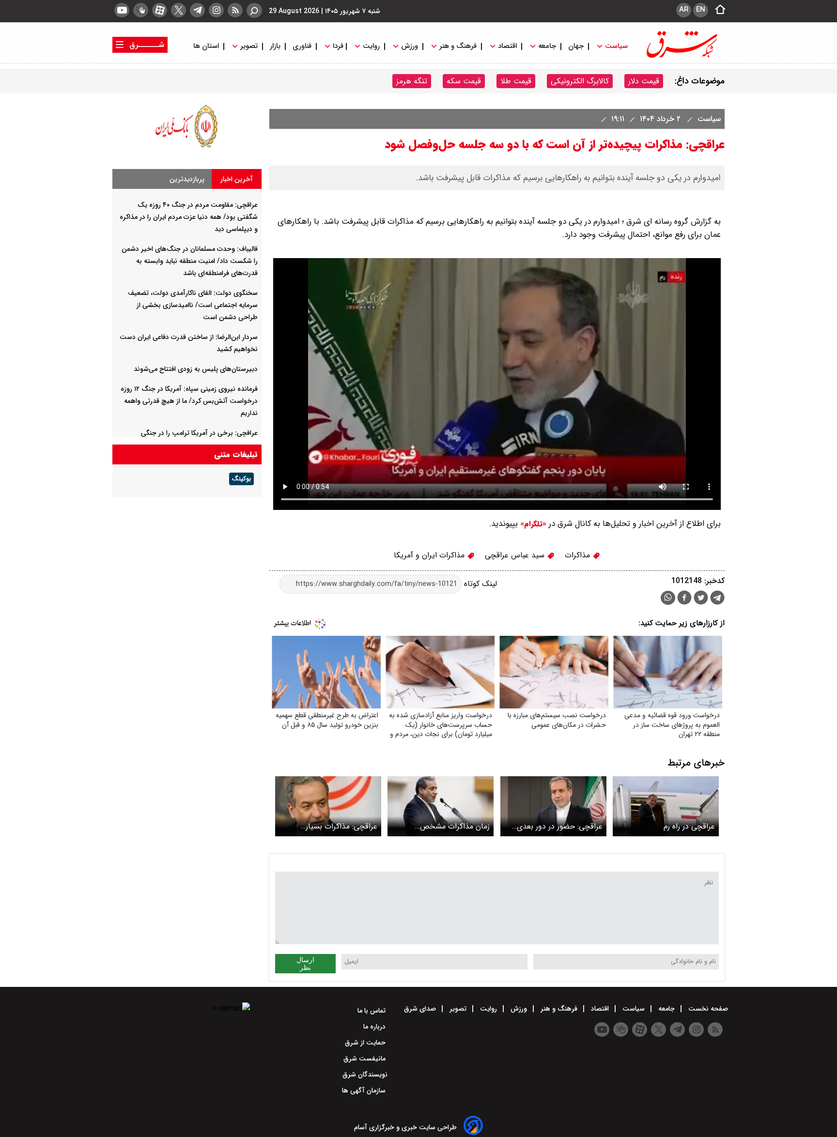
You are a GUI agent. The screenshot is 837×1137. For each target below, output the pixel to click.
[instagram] (216, 10)
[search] (254, 10)
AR (683, 9)
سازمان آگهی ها (365, 1090)
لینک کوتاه (479, 584)
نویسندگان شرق (365, 1074)
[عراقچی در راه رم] (666, 806)
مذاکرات (578, 555)
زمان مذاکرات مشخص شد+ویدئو (455, 826)
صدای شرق (421, 1008)
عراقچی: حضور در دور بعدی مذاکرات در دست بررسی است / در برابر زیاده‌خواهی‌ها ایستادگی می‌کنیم (556, 826)
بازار (275, 46)
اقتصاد (507, 46)
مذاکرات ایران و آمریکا (430, 555)
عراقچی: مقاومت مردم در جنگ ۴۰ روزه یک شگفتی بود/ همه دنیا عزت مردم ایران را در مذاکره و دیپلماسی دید (189, 217)
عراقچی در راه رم (689, 826)
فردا (337, 46)
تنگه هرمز (411, 81)
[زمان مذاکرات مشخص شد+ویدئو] (441, 806)
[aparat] (159, 10)
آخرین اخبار (236, 179)
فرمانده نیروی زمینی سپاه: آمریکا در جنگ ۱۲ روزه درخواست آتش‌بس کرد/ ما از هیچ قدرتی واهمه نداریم (189, 401)
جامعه (547, 46)
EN (700, 9)
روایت (371, 46)
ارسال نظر (305, 963)
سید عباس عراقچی (516, 555)
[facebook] (684, 599)
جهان (576, 46)
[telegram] (197, 10)
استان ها (207, 46)
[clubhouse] (140, 10)
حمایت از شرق (366, 1042)
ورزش (409, 46)
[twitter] (178, 10)
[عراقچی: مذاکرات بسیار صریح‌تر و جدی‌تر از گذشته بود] (328, 806)
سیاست (616, 46)
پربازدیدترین (187, 179)
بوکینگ (241, 479)
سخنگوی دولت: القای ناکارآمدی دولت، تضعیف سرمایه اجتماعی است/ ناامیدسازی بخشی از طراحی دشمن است (193, 305)
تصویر (249, 46)
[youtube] (121, 10)
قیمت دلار (643, 81)
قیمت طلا (515, 81)
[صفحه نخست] (717, 10)
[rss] (235, 10)
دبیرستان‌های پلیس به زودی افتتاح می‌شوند (196, 369)
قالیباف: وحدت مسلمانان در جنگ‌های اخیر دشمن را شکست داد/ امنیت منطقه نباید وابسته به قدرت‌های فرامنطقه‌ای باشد (190, 261)
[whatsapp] (668, 598)
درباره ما (375, 1026)
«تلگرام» (532, 524)
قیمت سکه (464, 81)
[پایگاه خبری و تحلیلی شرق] (681, 57)
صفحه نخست (707, 1008)
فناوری (302, 46)
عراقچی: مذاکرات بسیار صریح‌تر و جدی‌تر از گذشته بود (329, 826)
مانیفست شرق (365, 1058)
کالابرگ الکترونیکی (580, 81)
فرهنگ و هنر (458, 46)
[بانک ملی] (187, 147)
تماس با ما (372, 1010)
